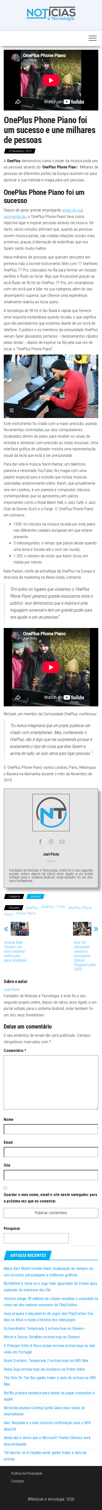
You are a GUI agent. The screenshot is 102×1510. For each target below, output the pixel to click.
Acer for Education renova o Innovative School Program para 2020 (85, 956)
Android (35, 896)
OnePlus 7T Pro (53, 906)
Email (8, 1142)
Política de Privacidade (26, 1473)
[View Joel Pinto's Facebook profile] (40, 841)
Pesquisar (12, 1228)
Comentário (15, 1050)
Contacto (17, 1481)
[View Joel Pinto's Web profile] (51, 841)
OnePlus (31, 907)
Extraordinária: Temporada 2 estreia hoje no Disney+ (44, 1328)
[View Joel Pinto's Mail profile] (62, 841)
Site (7, 1165)
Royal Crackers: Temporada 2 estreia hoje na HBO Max (46, 1360)
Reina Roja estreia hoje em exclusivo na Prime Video (44, 1369)
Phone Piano (25, 913)
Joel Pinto (12, 989)
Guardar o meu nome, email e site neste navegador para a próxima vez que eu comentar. (50, 1197)
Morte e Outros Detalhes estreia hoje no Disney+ (42, 1337)
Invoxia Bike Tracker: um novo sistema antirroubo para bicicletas (15, 951)
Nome (8, 1119)
